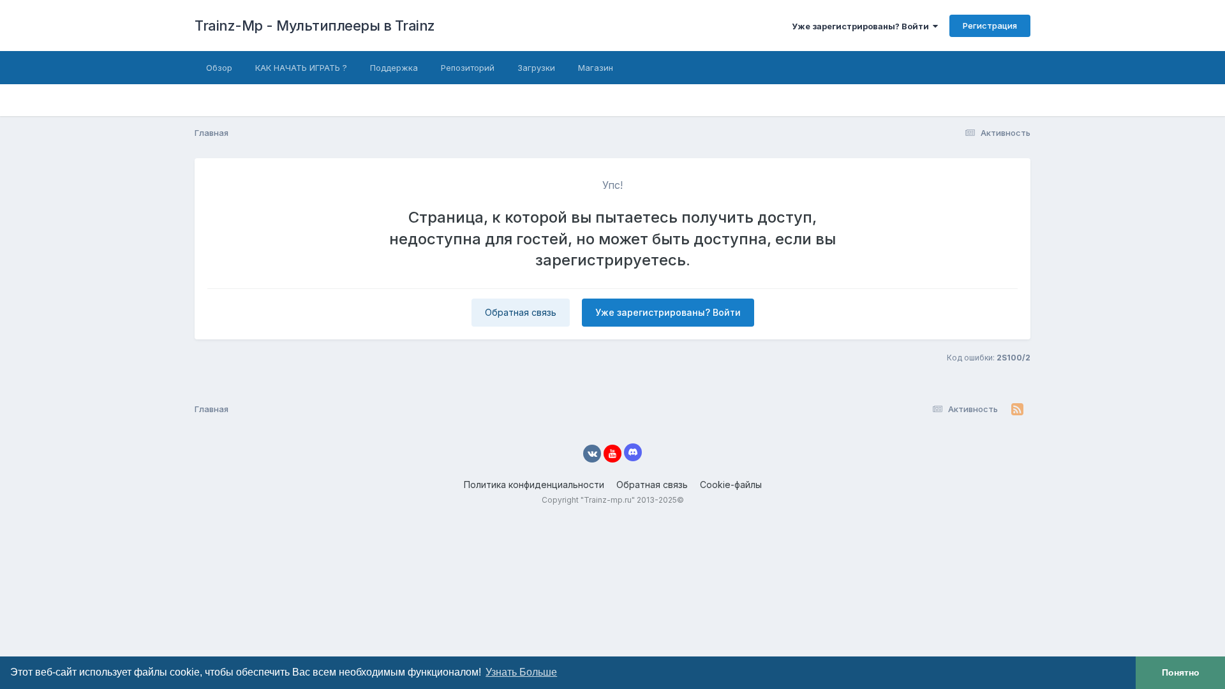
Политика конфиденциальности (534, 484)
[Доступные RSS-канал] (1017, 410)
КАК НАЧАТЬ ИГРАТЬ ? (301, 68)
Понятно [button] (1180, 672)
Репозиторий (467, 68)
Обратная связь (520, 312)
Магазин (595, 68)
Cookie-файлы (731, 484)
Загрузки (536, 68)
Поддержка (394, 68)
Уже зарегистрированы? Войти (862, 26)
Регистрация (990, 25)
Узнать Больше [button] (521, 672)
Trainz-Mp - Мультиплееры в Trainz (315, 25)
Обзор (219, 68)
